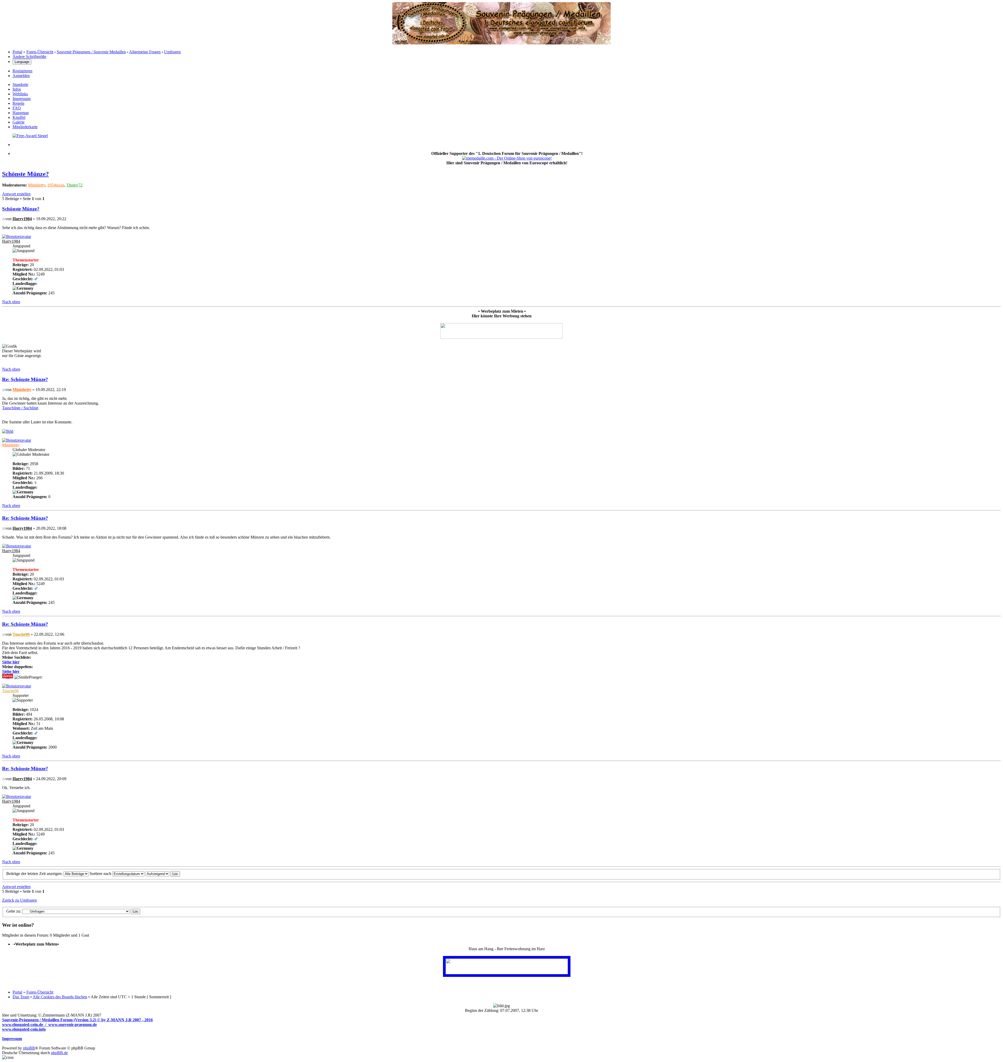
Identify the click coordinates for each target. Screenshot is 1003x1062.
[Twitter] (30, 135)
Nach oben (11, 302)
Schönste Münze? (25, 174)
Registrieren (22, 71)
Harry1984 (22, 219)
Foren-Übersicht (39, 52)
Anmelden (21, 75)
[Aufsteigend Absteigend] (162, 873)
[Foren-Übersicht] (501, 43)
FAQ (17, 108)
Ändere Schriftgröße (29, 56)
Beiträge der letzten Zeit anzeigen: (34, 873)
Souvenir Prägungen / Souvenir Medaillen (91, 52)
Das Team (21, 997)
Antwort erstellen (16, 194)
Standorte (20, 84)
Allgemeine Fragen (145, 52)
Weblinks (20, 94)
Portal (17, 52)
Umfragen (172, 52)
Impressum (22, 98)
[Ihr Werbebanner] (501, 337)
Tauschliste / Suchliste (20, 408)
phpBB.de (59, 1053)
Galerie (19, 122)
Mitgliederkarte (25, 127)
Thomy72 (74, 185)
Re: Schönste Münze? (25, 379)
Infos (17, 89)
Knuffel (19, 117)
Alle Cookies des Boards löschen (60, 997)
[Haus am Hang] (506, 973)
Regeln (18, 103)
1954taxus (55, 185)
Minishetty (36, 185)
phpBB (29, 1048)
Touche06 (21, 634)
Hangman (21, 112)
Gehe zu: (13, 911)
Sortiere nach (101, 873)
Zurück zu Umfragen (19, 900)
